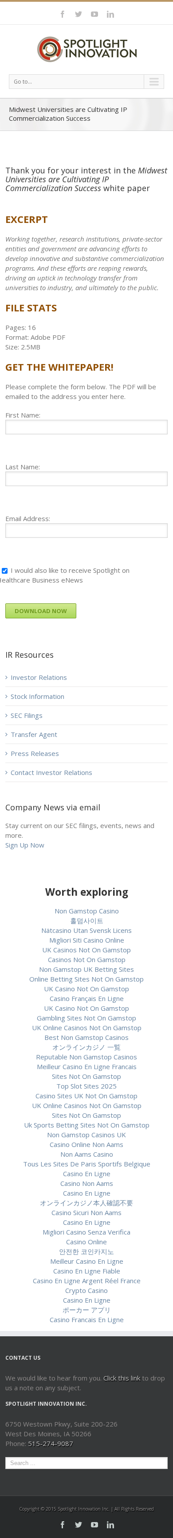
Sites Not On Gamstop (86, 1076)
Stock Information (37, 696)
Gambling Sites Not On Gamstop (86, 1017)
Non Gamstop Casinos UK (86, 1134)
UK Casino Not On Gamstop (86, 988)
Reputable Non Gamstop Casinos (86, 1056)
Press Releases (35, 753)
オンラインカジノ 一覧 (86, 1047)
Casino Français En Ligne (87, 998)
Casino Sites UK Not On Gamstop (86, 1095)
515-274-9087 (50, 1443)
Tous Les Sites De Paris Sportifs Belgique (86, 1163)
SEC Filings (27, 715)
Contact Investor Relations (51, 772)
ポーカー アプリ (87, 1309)
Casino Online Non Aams (86, 1144)
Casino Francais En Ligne (87, 1319)
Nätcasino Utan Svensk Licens (86, 930)
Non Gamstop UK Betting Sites (86, 969)
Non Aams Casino (86, 1154)
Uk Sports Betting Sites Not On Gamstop (86, 1124)
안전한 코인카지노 (86, 1251)
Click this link (122, 1377)
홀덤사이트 (86, 920)
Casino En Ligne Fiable (86, 1270)
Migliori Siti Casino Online (86, 940)
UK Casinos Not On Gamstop (86, 949)
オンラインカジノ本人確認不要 (86, 1202)
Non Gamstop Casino (87, 910)
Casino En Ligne (86, 1173)
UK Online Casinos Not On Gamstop (87, 1027)
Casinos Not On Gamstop (87, 959)
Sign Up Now (24, 844)
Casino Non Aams (86, 1183)
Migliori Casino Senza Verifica (86, 1231)
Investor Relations (39, 677)
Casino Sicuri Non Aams (86, 1212)
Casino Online (86, 1241)
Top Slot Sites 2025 (86, 1086)
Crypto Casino (86, 1290)
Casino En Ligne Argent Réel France (87, 1280)
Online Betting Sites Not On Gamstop (86, 978)
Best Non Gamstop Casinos (86, 1037)
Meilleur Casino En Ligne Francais (87, 1066)
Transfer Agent (34, 734)
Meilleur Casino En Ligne (86, 1261)
